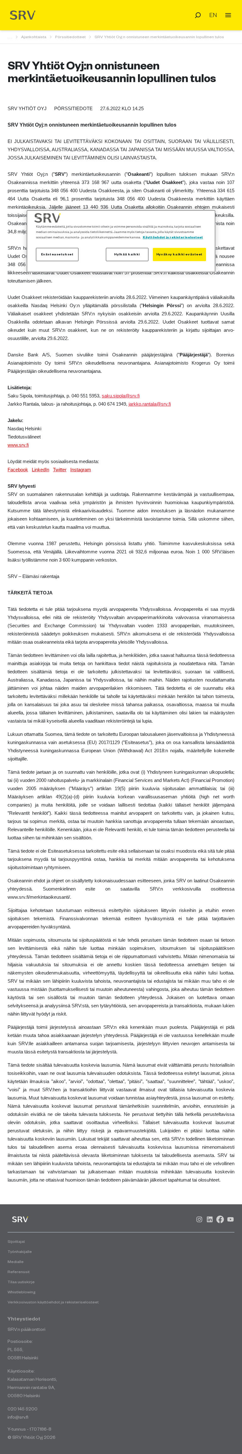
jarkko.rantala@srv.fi (150, 404)
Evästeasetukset (57, 254)
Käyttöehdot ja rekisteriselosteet (173, 237)
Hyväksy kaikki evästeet (179, 254)
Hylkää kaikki (127, 254)
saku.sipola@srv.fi (121, 395)
